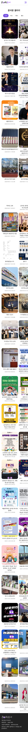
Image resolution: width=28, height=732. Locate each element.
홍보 (22, 16)
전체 (6, 16)
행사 (17, 16)
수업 (11, 16)
